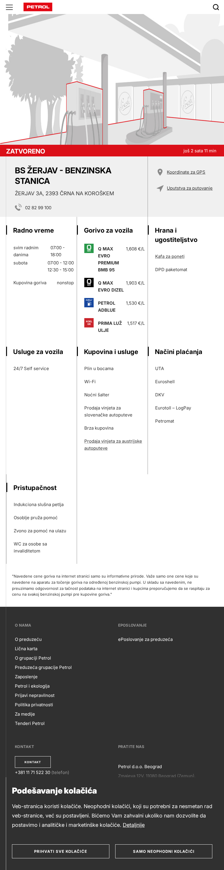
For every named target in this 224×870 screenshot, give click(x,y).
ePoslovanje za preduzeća (145, 639)
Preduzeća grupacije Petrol (43, 667)
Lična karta (26, 648)
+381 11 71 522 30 (32, 772)
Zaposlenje (26, 676)
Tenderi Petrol (30, 723)
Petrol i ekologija (32, 686)
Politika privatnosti (34, 704)
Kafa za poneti (170, 256)
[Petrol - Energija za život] (37, 6)
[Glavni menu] (9, 7)
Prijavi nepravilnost (35, 695)
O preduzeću (28, 639)
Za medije (25, 714)
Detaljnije (134, 825)
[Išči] (216, 7)
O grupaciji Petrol (33, 658)
